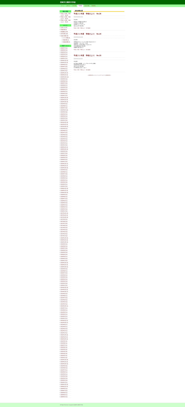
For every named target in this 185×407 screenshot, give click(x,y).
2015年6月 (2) (64, 275)
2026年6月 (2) (64, 50)
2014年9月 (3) (64, 293)
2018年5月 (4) (64, 202)
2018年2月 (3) (64, 209)
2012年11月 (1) (64, 320)
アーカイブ (102, 75)
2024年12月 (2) (64, 60)
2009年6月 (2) (64, 392)
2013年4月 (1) (64, 314)
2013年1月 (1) (64, 318)
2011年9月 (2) (64, 341)
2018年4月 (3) (64, 204)
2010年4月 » (108, 75)
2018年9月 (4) (64, 194)
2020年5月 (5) (64, 155)
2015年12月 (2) (64, 262)
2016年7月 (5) (64, 248)
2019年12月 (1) (64, 163)
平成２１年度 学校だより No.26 (87, 14)
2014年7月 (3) (64, 297)
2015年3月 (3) (64, 281)
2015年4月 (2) (64, 279)
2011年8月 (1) (64, 343)
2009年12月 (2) (64, 384)
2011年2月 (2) (64, 355)
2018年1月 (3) (64, 211)
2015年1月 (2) (64, 285)
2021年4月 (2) (64, 138)
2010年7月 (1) (64, 370)
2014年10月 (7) (64, 291)
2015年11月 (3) (64, 264)
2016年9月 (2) (64, 244)
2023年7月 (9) (64, 83)
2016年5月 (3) (64, 252)
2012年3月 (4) (64, 328)
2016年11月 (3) (64, 240)
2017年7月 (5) (64, 223)
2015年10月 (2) (64, 266)
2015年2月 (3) (64, 283)
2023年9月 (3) (64, 79)
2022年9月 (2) (64, 103)
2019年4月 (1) (64, 180)
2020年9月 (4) (64, 151)
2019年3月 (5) (64, 182)
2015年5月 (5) (64, 277)
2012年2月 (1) (64, 330)
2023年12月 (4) (64, 72)
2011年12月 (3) (64, 334)
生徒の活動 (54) (64, 35)
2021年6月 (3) (64, 134)
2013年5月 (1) (64, 312)
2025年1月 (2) (64, 58)
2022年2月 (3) (64, 118)
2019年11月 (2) (64, 165)
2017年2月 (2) (64, 233)
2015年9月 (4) (64, 268)
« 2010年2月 (90, 75)
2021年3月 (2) (64, 140)
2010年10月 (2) (64, 363)
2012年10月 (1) (64, 322)
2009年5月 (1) (64, 394)
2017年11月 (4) (64, 215)
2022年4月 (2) (64, 114)
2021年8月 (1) (64, 130)
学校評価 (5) (64, 29)
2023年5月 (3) (64, 87)
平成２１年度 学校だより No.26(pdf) (82, 28)
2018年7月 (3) (64, 198)
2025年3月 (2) (64, 54)
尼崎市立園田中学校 (68, 2)
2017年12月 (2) (64, 213)
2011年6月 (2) (64, 347)
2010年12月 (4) (64, 359)
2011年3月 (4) (64, 353)
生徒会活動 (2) (66, 42)
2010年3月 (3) (64, 378)
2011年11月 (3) (64, 337)
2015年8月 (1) (64, 271)
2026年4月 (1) (64, 52)
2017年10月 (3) (64, 217)
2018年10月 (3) (64, 192)
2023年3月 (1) (64, 91)
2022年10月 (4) (64, 101)
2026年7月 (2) (64, 48)
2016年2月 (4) (64, 258)
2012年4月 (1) (64, 326)
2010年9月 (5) (64, 365)
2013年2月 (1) (64, 316)
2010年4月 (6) (64, 376)
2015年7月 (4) (64, 273)
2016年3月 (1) (64, 256)
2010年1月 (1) (64, 382)
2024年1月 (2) (64, 70)
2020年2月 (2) (64, 159)
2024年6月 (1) (64, 68)
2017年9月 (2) (64, 219)
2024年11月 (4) (64, 62)
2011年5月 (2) (64, 349)
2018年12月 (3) (64, 188)
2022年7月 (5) (64, 107)
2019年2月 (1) (64, 184)
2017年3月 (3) (64, 231)
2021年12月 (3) (64, 122)
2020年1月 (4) (64, 161)
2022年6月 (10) (64, 110)
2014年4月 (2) (64, 304)
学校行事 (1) (66, 39)
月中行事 (74, 5)
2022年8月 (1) (64, 105)
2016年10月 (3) (64, 242)
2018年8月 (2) (64, 196)
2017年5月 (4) (64, 227)
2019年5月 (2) (64, 178)
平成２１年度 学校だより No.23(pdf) (82, 69)
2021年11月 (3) (64, 124)
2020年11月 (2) (64, 147)
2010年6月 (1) (64, 372)
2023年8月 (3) (64, 81)
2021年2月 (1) (64, 143)
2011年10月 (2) (64, 339)
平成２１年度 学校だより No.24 (87, 34)
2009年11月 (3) (64, 386)
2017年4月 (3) (64, 229)
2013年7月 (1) (64, 308)
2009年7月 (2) (64, 390)
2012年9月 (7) (64, 324)
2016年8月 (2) (64, 246)
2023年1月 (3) (64, 95)
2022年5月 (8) (64, 112)
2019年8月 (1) (64, 171)
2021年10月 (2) (64, 126)
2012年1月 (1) (64, 332)
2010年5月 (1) (64, 374)
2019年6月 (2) (64, 176)
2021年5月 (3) (64, 136)
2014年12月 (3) (64, 287)
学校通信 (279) (64, 31)
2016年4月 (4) (64, 254)
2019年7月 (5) (64, 174)
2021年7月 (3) (64, 132)
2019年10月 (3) (64, 167)
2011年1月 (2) (64, 357)
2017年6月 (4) (64, 225)
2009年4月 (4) (64, 396)
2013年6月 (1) (64, 310)
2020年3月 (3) (64, 157)
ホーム (62, 5)
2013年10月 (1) (64, 306)
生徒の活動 (87, 5)
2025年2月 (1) (64, 56)
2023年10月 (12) (65, 77)
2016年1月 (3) (64, 260)
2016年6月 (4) (64, 250)
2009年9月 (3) (64, 388)
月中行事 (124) (64, 33)
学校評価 (93, 5)
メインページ (96, 75)
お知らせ (68, 5)
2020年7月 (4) (64, 153)
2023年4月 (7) (64, 89)
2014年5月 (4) (64, 301)
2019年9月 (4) (64, 169)
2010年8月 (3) (64, 367)
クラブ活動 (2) (66, 37)
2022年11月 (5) (64, 99)
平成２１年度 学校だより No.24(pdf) (82, 49)
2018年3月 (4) (64, 207)
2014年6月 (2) (64, 299)
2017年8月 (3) (64, 221)
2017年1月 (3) (64, 235)
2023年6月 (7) (64, 85)
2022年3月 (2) (64, 116)
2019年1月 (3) (64, 186)
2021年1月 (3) (64, 145)
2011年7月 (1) (64, 345)
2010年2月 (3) (64, 380)
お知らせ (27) (64, 27)
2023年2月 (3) (64, 93)
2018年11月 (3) (64, 190)
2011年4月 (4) (64, 351)
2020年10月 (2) (64, 149)
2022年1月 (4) (64, 120)
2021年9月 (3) (64, 128)
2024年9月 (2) (64, 64)
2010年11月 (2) (64, 361)
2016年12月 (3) (64, 238)
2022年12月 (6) (64, 97)
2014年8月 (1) (64, 295)
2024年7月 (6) (64, 66)
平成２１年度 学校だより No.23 (87, 55)
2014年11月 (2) (64, 289)
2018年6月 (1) (64, 200)
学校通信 (80, 5)
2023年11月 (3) (64, 74)
